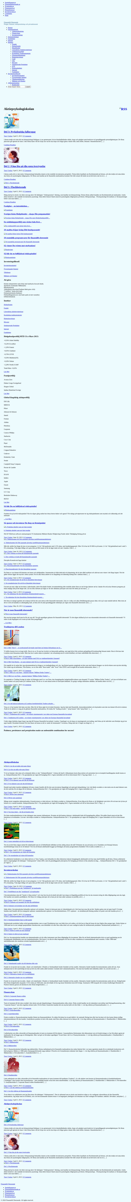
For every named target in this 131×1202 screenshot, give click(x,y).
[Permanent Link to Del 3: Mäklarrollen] (11, 1042)
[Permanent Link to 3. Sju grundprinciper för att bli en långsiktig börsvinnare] (23, 580)
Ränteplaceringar (17, 57)
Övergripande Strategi (19, 77)
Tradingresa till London (14, 627)
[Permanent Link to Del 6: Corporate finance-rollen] (15, 996)
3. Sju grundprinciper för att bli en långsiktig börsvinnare (22, 583)
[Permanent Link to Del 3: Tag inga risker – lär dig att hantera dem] (20, 808)
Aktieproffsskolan (18, 31)
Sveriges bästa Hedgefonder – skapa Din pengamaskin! (27, 214)
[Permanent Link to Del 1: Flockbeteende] (11, 183)
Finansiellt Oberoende (11, 22)
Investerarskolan (17, 35)
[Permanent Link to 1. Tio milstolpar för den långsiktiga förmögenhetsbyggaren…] (24, 594)
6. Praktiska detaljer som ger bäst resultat (17, 530)
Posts (6, 15)
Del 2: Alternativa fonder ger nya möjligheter (18, 977)
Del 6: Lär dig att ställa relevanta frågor (16, 769)
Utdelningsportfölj (18, 51)
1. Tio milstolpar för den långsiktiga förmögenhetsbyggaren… (24, 597)
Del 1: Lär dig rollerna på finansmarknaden (18, 1091)
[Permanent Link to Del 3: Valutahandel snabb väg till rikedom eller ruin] (11, 960)
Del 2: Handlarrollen (10, 1075)
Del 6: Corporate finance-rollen (14, 999)
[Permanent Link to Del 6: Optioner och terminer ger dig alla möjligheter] (21, 902)
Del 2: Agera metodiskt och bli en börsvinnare (19, 841)
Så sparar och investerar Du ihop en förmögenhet (24, 523)
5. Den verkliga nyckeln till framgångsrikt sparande (20, 557)
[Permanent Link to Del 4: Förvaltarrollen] (11, 1026)
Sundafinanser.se (10, 2)
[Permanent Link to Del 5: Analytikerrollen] (12, 1010)
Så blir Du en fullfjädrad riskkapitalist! (20, 506)
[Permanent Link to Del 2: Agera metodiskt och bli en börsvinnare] (11, 838)
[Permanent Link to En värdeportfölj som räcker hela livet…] (17, 226)
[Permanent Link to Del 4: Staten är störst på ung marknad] (17, 930)
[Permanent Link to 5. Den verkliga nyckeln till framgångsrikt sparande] (21, 553)
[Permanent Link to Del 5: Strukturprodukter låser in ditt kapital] (19, 916)
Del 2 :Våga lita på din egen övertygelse (24, 166)
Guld (13, 59)
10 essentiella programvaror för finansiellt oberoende (26, 238)
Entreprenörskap (13, 37)
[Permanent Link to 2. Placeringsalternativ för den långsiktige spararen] (21, 565)
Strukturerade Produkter (20, 64)
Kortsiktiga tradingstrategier (13, 315)
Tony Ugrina (8, 136)
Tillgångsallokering (18, 79)
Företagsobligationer (18, 55)
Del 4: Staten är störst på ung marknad (16, 934)
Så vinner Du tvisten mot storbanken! (19, 246)
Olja (13, 61)
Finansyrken (16, 33)
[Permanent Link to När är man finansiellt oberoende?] (15, 614)
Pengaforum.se (10, 10)
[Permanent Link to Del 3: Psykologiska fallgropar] (11, 128)
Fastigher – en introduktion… (16, 206)
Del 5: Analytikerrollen (11, 1014)
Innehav (10, 42)
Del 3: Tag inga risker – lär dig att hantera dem (19, 812)
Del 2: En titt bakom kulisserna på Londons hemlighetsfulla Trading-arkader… (29, 703)
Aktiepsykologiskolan (13, 1104)
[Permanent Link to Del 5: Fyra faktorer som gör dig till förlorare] (19, 780)
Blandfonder (16, 48)
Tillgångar (7, 272)
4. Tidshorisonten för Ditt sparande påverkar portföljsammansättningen (26, 543)
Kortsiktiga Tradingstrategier (21, 53)
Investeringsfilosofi (14, 74)
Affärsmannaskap (13, 83)
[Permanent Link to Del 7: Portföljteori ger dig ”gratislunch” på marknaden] (22, 888)
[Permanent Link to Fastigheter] (8, 210)
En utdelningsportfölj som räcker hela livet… (23, 222)
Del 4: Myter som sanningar (13, 798)
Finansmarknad (13, 29)
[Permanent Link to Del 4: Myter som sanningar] (14, 794)
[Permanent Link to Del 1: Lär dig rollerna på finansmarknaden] (18, 1087)
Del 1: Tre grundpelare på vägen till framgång (18, 855)
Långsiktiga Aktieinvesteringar (22, 50)
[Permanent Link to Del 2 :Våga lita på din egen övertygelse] (11, 162)
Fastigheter (11, 39)
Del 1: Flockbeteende (15, 187)
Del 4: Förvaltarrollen (11, 1030)
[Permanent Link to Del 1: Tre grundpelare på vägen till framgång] (19, 852)
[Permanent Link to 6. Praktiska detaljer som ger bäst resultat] (18, 527)
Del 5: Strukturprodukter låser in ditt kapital (18, 920)
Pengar (10, 28)
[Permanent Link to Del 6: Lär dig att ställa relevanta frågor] (17, 766)
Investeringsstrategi (18, 75)
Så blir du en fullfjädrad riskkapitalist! (20, 254)
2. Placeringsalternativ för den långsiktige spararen (20, 569)
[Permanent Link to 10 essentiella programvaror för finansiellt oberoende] (21, 242)
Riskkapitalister (17, 68)
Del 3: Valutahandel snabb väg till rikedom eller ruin (21, 963)
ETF (13, 66)
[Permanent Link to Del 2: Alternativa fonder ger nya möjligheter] (19, 974)
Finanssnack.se (10, 8)
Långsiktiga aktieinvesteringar (13, 311)
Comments (8, 13)
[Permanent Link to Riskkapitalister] (9, 257)
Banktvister (15, 85)
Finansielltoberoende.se (12, 4)
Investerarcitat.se (10, 12)
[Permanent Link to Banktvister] (8, 250)
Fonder (14, 44)
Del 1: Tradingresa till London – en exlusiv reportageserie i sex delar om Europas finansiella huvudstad (37, 718)
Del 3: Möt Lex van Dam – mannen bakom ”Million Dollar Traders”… (27, 676)
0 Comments (27, 136)
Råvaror (14, 63)
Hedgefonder (16, 46)
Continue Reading (10, 145)
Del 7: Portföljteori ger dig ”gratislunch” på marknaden (21, 891)
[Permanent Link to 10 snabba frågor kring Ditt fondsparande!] (18, 234)
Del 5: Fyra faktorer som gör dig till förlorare (18, 784)
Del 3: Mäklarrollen (10, 1046)
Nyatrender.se (9, 6)
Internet (10, 40)
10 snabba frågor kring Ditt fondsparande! (22, 230)
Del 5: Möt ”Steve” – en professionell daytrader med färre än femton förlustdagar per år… (33, 648)
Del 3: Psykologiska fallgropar (20, 131)
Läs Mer (6, 372)
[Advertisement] (41, 94)
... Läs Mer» (8, 519)
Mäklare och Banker (18, 81)
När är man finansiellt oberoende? (18, 610)
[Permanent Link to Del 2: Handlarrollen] (11, 1072)
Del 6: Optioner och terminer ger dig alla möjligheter (21, 906)
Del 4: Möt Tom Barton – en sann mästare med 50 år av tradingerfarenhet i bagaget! (31, 662)
